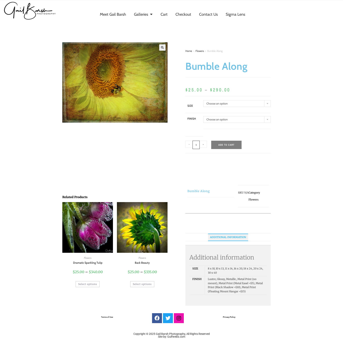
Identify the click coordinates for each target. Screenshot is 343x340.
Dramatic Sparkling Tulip (87, 262)
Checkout (183, 14)
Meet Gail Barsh (113, 14)
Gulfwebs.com (176, 336)
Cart (164, 14)
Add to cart (226, 144)
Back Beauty (142, 262)
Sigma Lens (235, 14)
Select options (87, 284)
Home (188, 50)
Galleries (141, 14)
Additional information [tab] (228, 237)
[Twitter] (168, 318)
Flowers (200, 50)
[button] (162, 47)
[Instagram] (179, 318)
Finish (191, 118)
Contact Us (208, 14)
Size (190, 106)
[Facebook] (157, 318)
